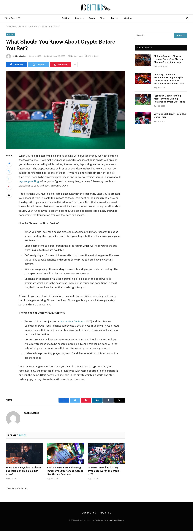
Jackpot (115, 18)
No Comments (76, 56)
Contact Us (89, 513)
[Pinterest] (9, 187)
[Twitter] (9, 171)
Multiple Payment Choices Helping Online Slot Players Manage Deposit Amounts (168, 59)
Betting (66, 18)
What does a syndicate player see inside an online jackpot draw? (23, 471)
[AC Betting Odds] (96, 7)
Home (8, 26)
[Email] (9, 194)
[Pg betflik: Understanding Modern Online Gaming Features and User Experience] (143, 99)
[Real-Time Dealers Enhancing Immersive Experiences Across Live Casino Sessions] (65, 453)
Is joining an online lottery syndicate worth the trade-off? (104, 471)
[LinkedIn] (9, 179)
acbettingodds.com (115, 520)
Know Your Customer (73, 321)
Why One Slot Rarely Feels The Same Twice (170, 115)
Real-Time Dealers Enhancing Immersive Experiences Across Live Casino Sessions (65, 471)
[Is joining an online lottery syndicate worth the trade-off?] (106, 453)
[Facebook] (9, 164)
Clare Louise (20, 56)
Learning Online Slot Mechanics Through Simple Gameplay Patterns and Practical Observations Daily (169, 79)
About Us (105, 513)
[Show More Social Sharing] (75, 64)
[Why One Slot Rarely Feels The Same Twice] (143, 118)
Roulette (79, 18)
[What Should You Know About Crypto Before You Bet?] (65, 110)
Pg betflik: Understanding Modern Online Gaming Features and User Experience (169, 99)
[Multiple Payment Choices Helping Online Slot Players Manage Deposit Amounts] (143, 60)
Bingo (103, 18)
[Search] (187, 18)
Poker (92, 18)
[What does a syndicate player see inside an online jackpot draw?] (24, 453)
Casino (128, 18)
